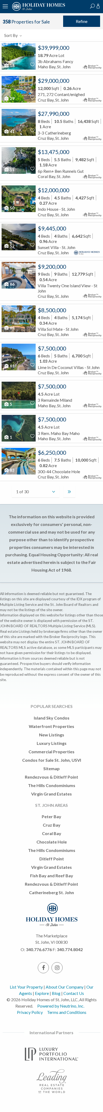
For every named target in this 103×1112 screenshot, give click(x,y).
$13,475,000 (53, 151)
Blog (56, 993)
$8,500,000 (52, 310)
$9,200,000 (52, 266)
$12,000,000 (53, 190)
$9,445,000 (52, 228)
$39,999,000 (53, 47)
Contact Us (73, 993)
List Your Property (26, 986)
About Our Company (64, 986)
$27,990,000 (53, 113)
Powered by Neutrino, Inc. (60, 1005)
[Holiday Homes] (38, 9)
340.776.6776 (39, 949)
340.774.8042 (70, 949)
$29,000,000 (53, 80)
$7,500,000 (52, 348)
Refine (81, 21)
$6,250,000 (52, 452)
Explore (42, 993)
